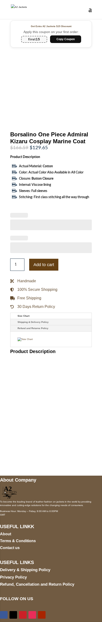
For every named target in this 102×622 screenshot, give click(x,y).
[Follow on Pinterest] (23, 615)
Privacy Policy (13, 577)
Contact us (10, 548)
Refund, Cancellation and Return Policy (37, 584)
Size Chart (23, 316)
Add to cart (43, 264)
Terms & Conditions (18, 541)
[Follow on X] (13, 615)
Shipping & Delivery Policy (33, 322)
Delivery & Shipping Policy (25, 570)
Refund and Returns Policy (33, 328)
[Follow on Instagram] (32, 615)
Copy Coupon (65, 39)
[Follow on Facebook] (4, 615)
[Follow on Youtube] (42, 615)
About (5, 534)
